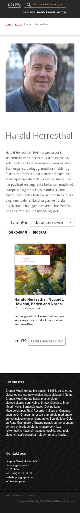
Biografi (40, 232)
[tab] (18, 232)
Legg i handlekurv (47, 341)
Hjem (9, 24)
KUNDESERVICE (15, 495)
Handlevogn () (51, 12)
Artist (18, 24)
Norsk (31, 495)
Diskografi (18, 232)
